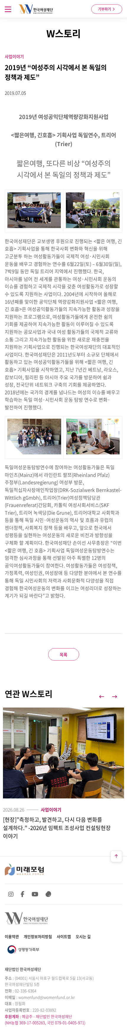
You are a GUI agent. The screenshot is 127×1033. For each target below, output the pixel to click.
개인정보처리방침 (38, 936)
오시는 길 (83, 936)
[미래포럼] (24, 869)
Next (115, 697)
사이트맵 (64, 936)
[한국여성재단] (36, 9)
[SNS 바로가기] (48, 894)
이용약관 (12, 936)
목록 (63, 654)
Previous (102, 697)
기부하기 (105, 9)
